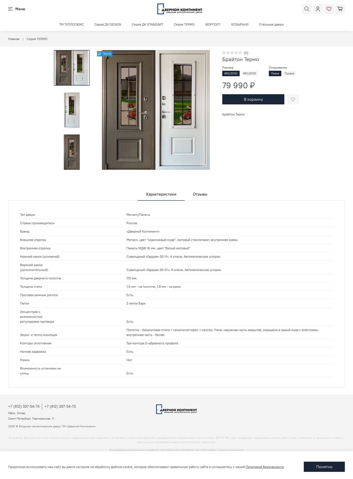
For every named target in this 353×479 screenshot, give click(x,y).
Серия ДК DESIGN (107, 24)
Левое (275, 73)
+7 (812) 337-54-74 (23, 406)
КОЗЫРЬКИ (239, 24)
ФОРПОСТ (213, 24)
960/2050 (249, 73)
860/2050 (231, 73)
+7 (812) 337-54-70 (60, 406)
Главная (13, 39)
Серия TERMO (184, 24)
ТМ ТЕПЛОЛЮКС (71, 24)
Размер (227, 67)
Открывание (278, 67)
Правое (289, 73)
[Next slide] (72, 164)
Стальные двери (271, 24)
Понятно (324, 466)
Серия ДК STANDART (147, 24)
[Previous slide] (104, 110)
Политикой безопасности (265, 467)
